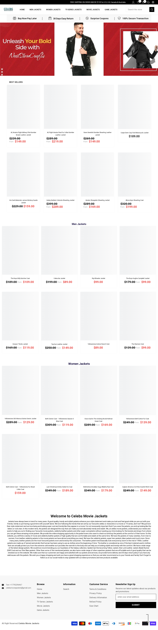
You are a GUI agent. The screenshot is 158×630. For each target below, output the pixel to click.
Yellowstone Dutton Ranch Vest (98, 344)
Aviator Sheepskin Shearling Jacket (98, 200)
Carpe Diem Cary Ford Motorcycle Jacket (134, 133)
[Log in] (133, 2)
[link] (25, 18)
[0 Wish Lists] (138, 2)
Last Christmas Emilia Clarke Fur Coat (59, 487)
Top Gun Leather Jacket (59, 344)
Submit (136, 605)
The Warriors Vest (138, 344)
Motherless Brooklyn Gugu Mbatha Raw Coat (98, 487)
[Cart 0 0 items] (143, 2)
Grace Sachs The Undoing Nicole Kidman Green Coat (99, 420)
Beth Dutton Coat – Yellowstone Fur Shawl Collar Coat (20, 488)
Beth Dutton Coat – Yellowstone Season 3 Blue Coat (59, 420)
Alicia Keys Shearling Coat (135, 200)
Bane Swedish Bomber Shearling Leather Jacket (97, 134)
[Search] (140, 9)
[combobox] (137, 9)
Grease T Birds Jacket (20, 344)
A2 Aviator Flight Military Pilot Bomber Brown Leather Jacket (23, 134)
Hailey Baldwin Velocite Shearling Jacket (60, 200)
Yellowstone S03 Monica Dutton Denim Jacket (20, 419)
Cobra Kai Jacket (59, 278)
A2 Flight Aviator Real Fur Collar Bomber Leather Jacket (60, 134)
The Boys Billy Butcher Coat (20, 278)
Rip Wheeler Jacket (98, 278)
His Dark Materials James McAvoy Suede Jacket (23, 201)
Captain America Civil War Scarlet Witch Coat (137, 487)
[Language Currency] (153, 2)
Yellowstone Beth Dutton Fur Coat (137, 419)
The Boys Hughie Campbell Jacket (137, 278)
